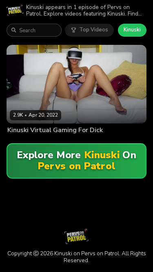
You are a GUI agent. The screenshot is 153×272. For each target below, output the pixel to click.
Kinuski (132, 29)
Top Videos (93, 29)
